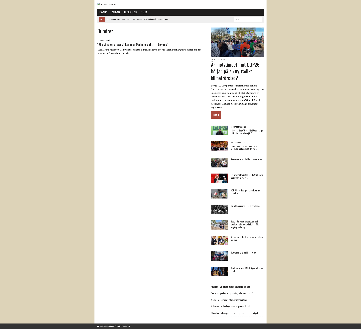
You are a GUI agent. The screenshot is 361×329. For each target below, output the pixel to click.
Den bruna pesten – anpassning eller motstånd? (232, 293)
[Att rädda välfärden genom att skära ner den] (219, 243)
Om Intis (116, 12)
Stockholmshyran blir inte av (243, 252)
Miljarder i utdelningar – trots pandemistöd (230, 306)
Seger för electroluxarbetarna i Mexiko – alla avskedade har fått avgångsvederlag (245, 224)
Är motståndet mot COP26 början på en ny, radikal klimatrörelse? (235, 71)
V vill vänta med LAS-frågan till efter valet (247, 269)
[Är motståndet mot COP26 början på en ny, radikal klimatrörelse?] (237, 55)
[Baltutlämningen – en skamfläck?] (219, 212)
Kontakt (103, 12)
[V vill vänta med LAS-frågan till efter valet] (219, 274)
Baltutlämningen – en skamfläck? (245, 206)
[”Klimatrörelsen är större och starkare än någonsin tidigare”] (219, 148)
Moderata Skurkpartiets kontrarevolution (229, 300)
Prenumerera (130, 12)
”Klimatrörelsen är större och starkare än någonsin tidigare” (244, 147)
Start (144, 12)
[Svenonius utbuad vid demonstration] (219, 165)
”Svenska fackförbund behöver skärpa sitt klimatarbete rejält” (247, 132)
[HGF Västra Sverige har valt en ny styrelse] (219, 196)
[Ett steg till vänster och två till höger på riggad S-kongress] (219, 181)
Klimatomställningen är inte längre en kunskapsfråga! (234, 313)
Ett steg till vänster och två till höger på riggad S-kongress (247, 176)
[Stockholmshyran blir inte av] (219, 258)
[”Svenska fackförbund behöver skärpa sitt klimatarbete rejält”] (219, 133)
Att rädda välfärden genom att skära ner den (247, 238)
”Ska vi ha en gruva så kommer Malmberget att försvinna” (133, 44)
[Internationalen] (180, 4)
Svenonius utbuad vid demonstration (246, 159)
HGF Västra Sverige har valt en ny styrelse (245, 192)
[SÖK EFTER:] (248, 19)
